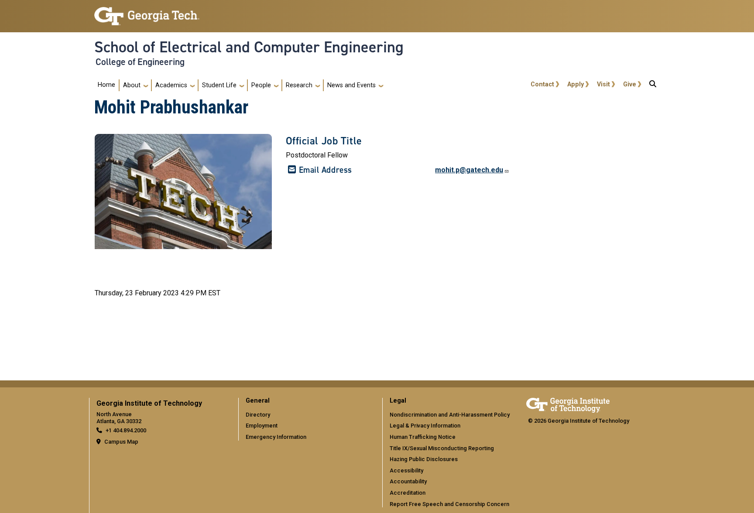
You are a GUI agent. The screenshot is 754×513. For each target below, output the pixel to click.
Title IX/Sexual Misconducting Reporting (442, 448)
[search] (653, 85)
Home (106, 85)
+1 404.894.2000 (126, 430)
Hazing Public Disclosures (424, 459)
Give (629, 84)
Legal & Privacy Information (425, 425)
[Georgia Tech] (568, 403)
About (132, 85)
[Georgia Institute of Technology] (146, 12)
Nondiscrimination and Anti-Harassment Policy (450, 414)
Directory (258, 414)
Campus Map (121, 441)
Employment (262, 425)
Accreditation (407, 492)
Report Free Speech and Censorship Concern (449, 504)
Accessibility (406, 470)
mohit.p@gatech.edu (469, 170)
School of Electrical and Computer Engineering (249, 47)
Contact (542, 84)
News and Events (351, 85)
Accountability (408, 481)
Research (299, 85)
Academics (171, 85)
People (261, 85)
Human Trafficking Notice (423, 437)
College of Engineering (140, 62)
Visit (603, 84)
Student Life (219, 85)
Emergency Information (276, 437)
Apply (575, 84)
